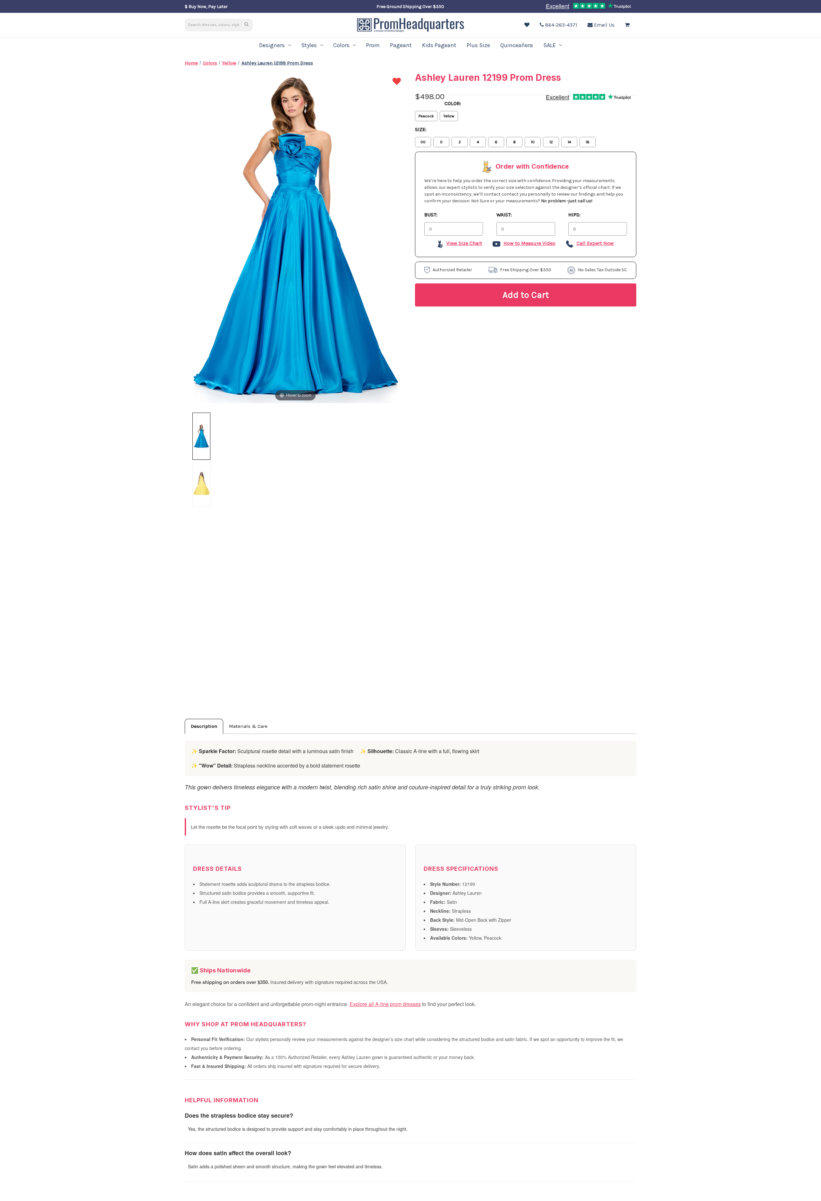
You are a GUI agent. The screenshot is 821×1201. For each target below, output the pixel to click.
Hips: (574, 215)
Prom (373, 45)
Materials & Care (248, 726)
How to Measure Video (529, 243)
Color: (452, 103)
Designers (272, 45)
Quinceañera (516, 45)
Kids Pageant (439, 45)
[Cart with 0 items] (628, 25)
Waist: (504, 215)
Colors (341, 45)
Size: (421, 129)
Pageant (401, 45)
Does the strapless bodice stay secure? (239, 1115)
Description (204, 726)
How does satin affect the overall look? (238, 1153)
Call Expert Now (595, 243)
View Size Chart (464, 243)
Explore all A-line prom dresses (385, 1004)
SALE (549, 45)
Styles (309, 45)
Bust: (430, 215)
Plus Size (478, 45)
